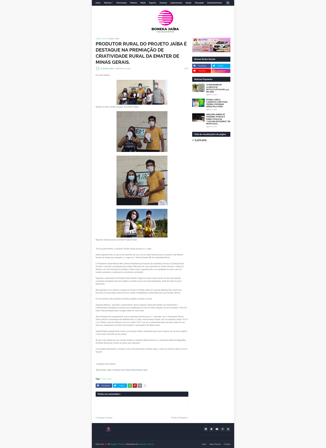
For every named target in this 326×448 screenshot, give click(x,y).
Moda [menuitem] (143, 3)
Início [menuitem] (98, 3)
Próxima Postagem (179, 418)
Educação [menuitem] (199, 3)
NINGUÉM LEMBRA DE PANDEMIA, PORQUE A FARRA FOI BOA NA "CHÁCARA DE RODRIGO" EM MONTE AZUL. (218, 119)
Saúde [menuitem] (188, 3)
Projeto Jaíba (113, 38)
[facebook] (206, 429)
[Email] (140, 385)
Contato (227, 444)
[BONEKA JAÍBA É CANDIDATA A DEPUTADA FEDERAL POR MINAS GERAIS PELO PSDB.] (198, 103)
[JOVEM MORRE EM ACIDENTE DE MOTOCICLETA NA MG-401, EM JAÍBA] (198, 88)
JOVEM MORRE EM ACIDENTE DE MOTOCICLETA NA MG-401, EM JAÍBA (217, 88)
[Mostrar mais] (145, 385)
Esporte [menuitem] (152, 3)
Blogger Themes (118, 444)
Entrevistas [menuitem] (122, 3)
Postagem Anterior (104, 418)
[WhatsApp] (130, 385)
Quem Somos (215, 444)
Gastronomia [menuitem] (176, 3)
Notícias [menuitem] (107, 3)
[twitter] (211, 429)
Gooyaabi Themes (146, 444)
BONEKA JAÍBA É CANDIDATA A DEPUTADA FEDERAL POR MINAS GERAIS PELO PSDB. (217, 103)
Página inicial (101, 38)
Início (204, 444)
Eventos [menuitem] (163, 3)
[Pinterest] (135, 385)
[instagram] (222, 429)
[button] (228, 3)
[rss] (228, 429)
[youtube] (217, 429)
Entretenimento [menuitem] (214, 3)
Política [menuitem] (133, 3)
